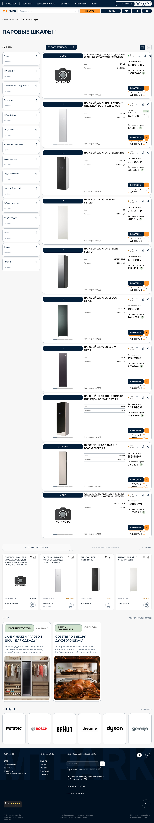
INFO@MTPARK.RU (75, 793)
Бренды (43, 768)
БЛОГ (94, 4)
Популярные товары (36, 547)
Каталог (16, 19)
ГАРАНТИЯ (27, 4)
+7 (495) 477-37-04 (125, 4)
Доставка (44, 771)
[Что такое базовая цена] (143, 73)
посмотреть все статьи (140, 618)
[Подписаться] (102, 763)
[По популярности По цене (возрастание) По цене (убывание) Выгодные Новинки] (61, 47)
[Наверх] (146, 804)
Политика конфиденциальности (15, 772)
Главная (6, 19)
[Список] (142, 47)
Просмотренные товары (105, 547)
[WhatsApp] (143, 4)
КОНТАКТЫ (65, 4)
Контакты (8, 768)
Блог (6, 761)
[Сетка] (149, 47)
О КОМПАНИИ (81, 4)
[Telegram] (139, 755)
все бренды (146, 709)
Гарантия (44, 775)
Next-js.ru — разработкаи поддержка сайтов (140, 816)
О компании (10, 764)
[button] (48, 11)
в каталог (147, 548)
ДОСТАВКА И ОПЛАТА (46, 4)
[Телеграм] (138, 4)
